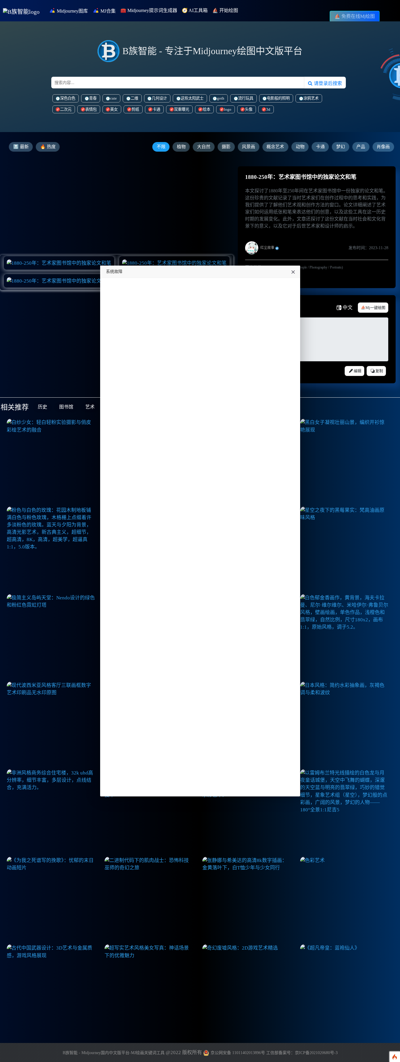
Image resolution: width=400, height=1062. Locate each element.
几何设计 (159, 98)
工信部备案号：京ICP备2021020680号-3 (302, 1053)
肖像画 (383, 146)
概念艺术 (275, 146)
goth (220, 98)
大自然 (203, 146)
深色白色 (67, 98)
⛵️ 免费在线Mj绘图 (354, 16)
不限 (161, 146)
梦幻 (340, 146)
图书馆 (66, 407)
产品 (360, 146)
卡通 (156, 109)
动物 (300, 146)
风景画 (248, 146)
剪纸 (135, 109)
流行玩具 (245, 98)
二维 (134, 98)
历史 (42, 407)
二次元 (65, 109)
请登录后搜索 (327, 83)
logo (227, 109)
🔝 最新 (21, 146)
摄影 (226, 146)
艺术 (90, 407)
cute (113, 98)
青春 (93, 98)
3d (268, 109)
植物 (181, 146)
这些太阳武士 (192, 98)
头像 (248, 109)
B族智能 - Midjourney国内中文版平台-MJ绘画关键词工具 (114, 1053)
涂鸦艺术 (311, 98)
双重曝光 (181, 109)
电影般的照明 (278, 98)
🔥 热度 (48, 146)
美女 (114, 109)
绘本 (206, 109)
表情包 (91, 109)
